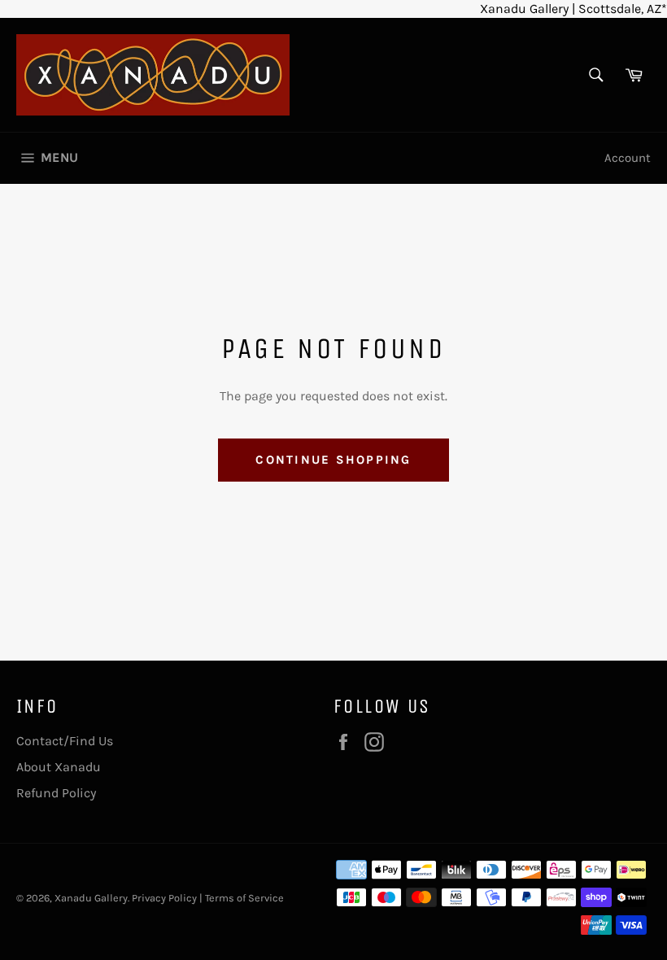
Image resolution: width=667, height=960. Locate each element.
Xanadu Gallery (91, 898)
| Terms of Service (241, 898)
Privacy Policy (164, 898)
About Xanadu (58, 767)
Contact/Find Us (64, 740)
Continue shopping (333, 459)
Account (627, 158)
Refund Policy (56, 793)
